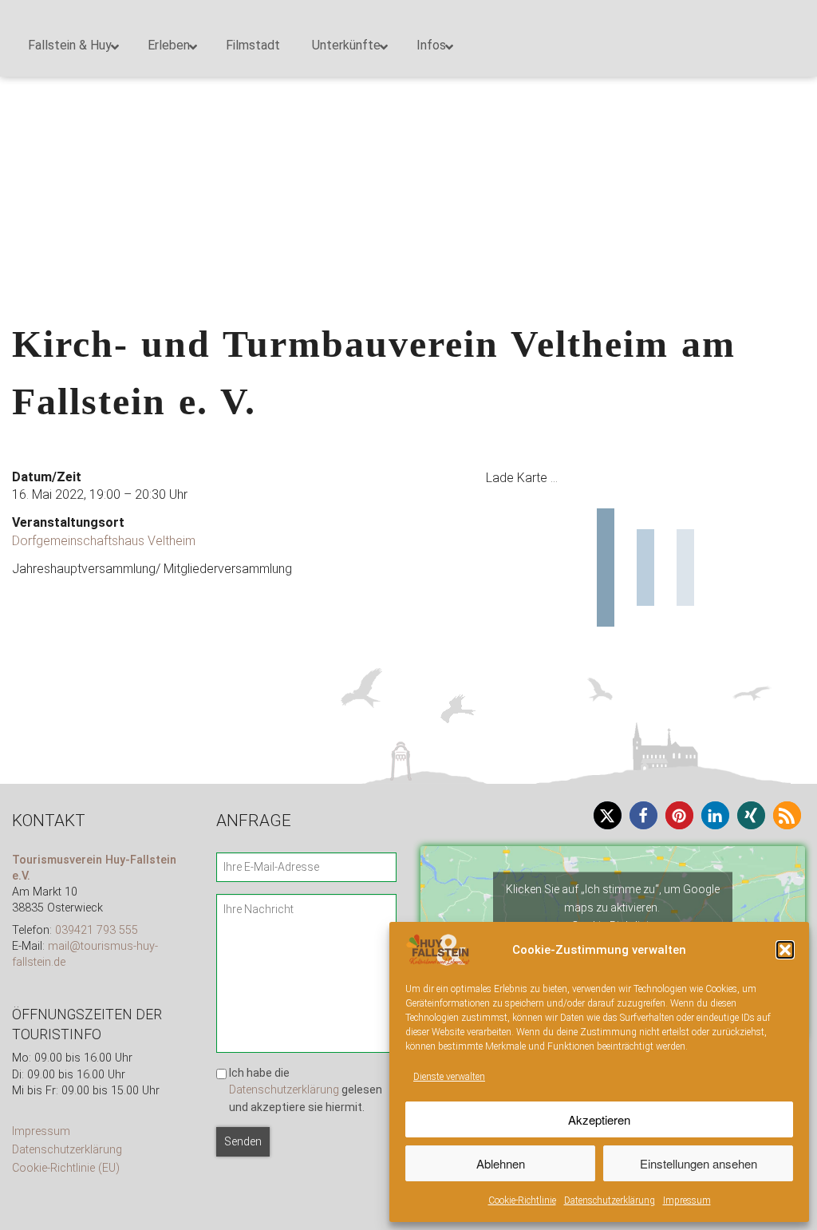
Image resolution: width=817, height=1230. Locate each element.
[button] (785, 950)
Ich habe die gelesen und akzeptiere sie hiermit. (305, 1089)
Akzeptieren (599, 1119)
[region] (408, 106)
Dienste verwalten (449, 1076)
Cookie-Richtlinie (522, 1200)
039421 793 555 (96, 930)
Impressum (687, 1200)
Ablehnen (500, 1163)
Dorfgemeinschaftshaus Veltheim (103, 540)
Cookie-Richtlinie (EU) (66, 1168)
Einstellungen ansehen (698, 1163)
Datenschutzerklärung (609, 1200)
